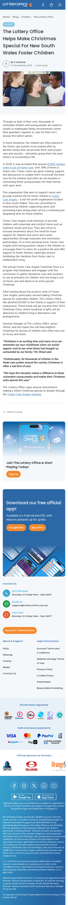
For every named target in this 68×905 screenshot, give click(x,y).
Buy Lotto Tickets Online (19, 630)
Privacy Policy (45, 669)
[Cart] (51, 5)
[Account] (43, 5)
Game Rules (44, 681)
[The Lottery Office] (17, 5)
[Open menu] (60, 5)
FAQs (6, 648)
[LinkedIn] (44, 785)
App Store (37, 527)
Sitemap (8, 654)
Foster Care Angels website (24, 394)
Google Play (16, 527)
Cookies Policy (45, 675)
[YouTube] (54, 785)
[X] (34, 785)
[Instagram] (24, 785)
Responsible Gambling (50, 688)
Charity (7, 661)
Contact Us (9, 673)
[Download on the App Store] (45, 797)
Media (6, 667)
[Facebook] (14, 785)
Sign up (13, 474)
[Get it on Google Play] (22, 797)
